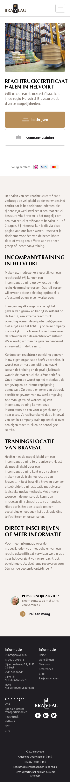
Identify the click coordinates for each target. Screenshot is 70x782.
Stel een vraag (38, 614)
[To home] (15, 8)
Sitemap (35, 775)
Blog (42, 673)
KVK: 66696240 (14, 672)
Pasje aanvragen (49, 678)
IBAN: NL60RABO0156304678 (19, 686)
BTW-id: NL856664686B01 (16, 678)
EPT (7, 726)
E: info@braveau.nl (16, 655)
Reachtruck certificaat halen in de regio (35, 766)
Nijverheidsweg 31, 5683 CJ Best (20, 666)
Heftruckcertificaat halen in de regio (35, 771)
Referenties (46, 669)
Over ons (44, 664)
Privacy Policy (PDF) (35, 761)
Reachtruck (11, 716)
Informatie (13, 649)
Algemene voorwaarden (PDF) (35, 756)
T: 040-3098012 (14, 659)
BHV (7, 730)
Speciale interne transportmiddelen (16, 710)
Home (42, 655)
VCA (7, 704)
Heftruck (10, 721)
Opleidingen (46, 659)
